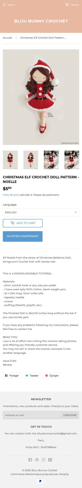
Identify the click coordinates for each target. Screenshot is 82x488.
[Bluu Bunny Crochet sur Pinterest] (37, 460)
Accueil (7, 37)
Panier (74, 4)
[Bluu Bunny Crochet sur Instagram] (43, 460)
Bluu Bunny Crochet (41, 21)
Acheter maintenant (23, 236)
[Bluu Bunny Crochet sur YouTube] (50, 460)
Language (10, 204)
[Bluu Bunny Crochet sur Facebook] (30, 460)
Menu (11, 4)
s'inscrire (70, 415)
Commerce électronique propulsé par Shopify (40, 474)
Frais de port (11, 194)
